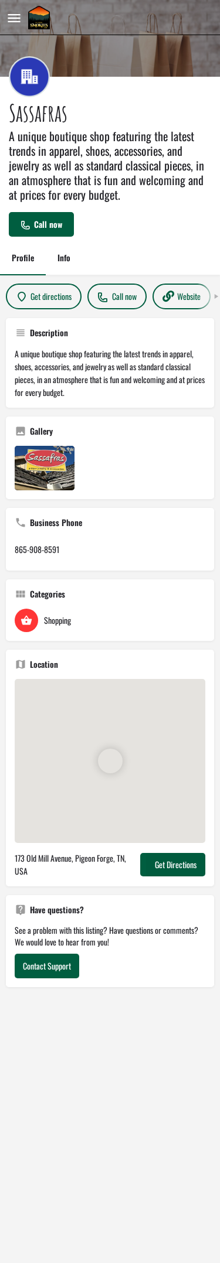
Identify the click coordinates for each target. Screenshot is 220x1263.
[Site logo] (40, 17)
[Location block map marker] (110, 761)
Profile (23, 257)
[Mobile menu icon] (14, 17)
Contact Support (47, 966)
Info (63, 257)
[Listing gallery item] (45, 468)
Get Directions (176, 864)
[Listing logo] (29, 76)
